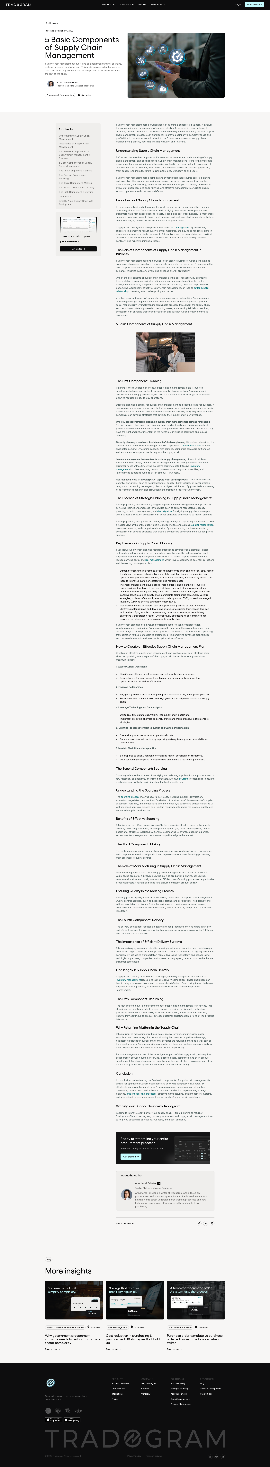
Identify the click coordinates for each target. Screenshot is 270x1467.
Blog (202, 1383)
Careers (145, 1388)
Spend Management (180, 1399)
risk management (180, 227)
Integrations (117, 1394)
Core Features (118, 1388)
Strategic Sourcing (179, 1388)
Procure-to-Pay (178, 1383)
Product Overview (120, 1383)
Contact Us (146, 1394)
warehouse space (191, 445)
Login (238, 4)
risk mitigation (164, 511)
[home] (18, 4)
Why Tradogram (148, 1383)
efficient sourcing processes (142, 1093)
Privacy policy (134, 1456)
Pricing (115, 1399)
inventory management (128, 979)
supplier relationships (202, 524)
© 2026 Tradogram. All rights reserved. (63, 1456)
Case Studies (206, 1394)
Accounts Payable (179, 1394)
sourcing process (130, 796)
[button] (108, 4)
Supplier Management (181, 1404)
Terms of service (154, 1456)
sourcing (183, 778)
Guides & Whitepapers (210, 1388)
